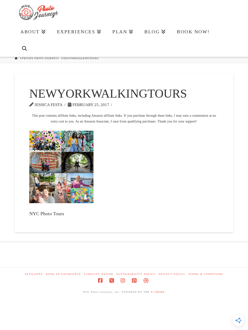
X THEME (158, 292)
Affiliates (34, 274)
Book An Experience (63, 274)
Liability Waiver (98, 274)
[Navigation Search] (24, 48)
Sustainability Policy (135, 274)
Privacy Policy (172, 274)
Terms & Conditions (205, 274)
